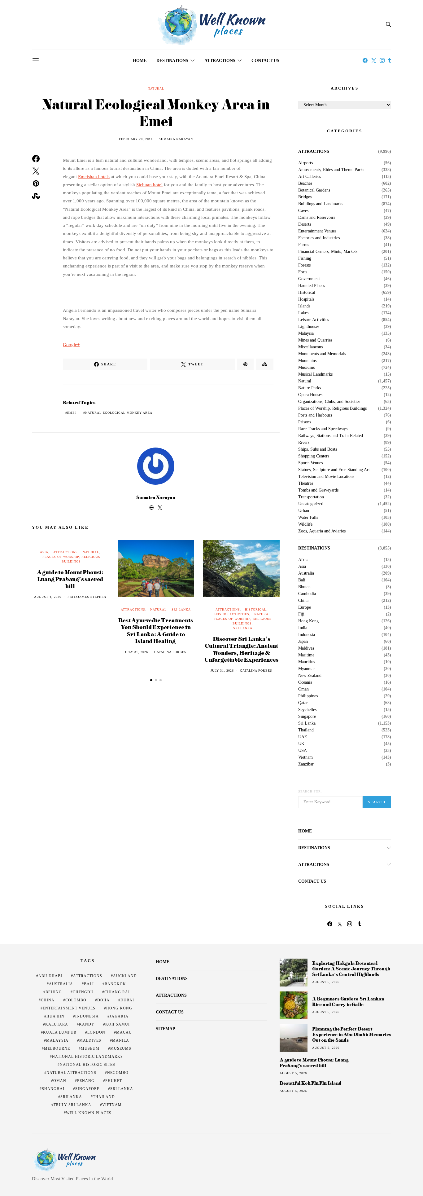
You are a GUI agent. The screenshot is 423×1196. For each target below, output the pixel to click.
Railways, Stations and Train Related (330, 436)
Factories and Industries (319, 238)
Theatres (305, 483)
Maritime (306, 655)
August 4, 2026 (47, 596)
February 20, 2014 (136, 139)
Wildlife (305, 524)
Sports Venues (310, 463)
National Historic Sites (87, 1064)
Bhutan (304, 587)
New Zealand (309, 675)
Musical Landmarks (315, 374)
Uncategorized (310, 504)
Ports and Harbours (315, 415)
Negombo (118, 1072)
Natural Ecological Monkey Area (118, 412)
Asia (44, 552)
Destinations (172, 60)
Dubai (127, 1000)
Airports (305, 163)
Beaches (305, 183)
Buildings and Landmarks (320, 204)
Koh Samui (117, 1024)
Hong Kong (308, 621)
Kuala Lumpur (59, 1032)
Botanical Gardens (314, 190)
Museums (306, 367)
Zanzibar (306, 764)
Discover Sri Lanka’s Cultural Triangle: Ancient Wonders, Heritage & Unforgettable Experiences (241, 649)
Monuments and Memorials (322, 354)
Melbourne (57, 1048)
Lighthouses (308, 326)
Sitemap (165, 1028)
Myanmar (306, 669)
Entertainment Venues (317, 231)
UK (301, 744)
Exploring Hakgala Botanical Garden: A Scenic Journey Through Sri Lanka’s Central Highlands (351, 968)
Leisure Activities (231, 614)
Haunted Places (311, 286)
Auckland (125, 976)
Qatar (303, 703)
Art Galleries (309, 176)
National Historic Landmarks (87, 1056)
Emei (71, 412)
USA (302, 750)
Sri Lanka (181, 609)
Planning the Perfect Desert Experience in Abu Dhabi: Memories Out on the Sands (351, 1034)
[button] (151, 680)
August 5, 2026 (325, 982)
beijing (54, 992)
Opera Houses (310, 395)
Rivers (303, 442)
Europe (304, 607)
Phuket (113, 1081)
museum (90, 1048)
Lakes (303, 313)
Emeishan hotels (94, 176)
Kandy (86, 1024)
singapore (87, 1089)
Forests (304, 265)
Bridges (305, 197)
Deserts (304, 224)
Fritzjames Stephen (87, 596)
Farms (303, 245)
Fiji (301, 614)
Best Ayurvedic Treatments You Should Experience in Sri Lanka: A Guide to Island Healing (155, 630)
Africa (303, 560)
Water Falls (308, 517)
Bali (301, 580)
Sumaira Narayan (176, 139)
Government (309, 279)
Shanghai (53, 1089)
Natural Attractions (71, 1072)
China (303, 600)
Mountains (307, 361)
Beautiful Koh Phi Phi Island (310, 1083)
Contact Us (265, 60)
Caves (303, 211)
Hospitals (306, 299)
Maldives (306, 648)
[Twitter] (373, 60)
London (96, 1032)
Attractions (219, 60)
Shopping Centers (313, 456)
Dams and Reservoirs (316, 217)
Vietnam (305, 757)
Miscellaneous (310, 347)
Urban (303, 511)
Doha (103, 1000)
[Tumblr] (389, 60)
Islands (304, 306)
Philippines (308, 696)
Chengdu (83, 992)
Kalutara (56, 1024)
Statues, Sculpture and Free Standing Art (334, 470)
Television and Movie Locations (326, 476)
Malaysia (306, 333)
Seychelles (307, 710)
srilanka (71, 1097)
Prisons (304, 422)
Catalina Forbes (170, 652)
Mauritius (306, 662)
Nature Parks (309, 388)
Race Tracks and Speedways (322, 429)
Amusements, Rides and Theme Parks (331, 170)
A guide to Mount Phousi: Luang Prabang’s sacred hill (70, 578)
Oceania (305, 682)
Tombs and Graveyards (318, 490)
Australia (306, 573)
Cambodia (307, 594)
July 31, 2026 (136, 652)
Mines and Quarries (315, 340)
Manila (120, 1040)
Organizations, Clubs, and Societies (329, 401)
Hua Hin (55, 1016)
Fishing (304, 258)
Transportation (311, 497)
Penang (85, 1081)
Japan (303, 641)
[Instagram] (382, 60)
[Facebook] (365, 60)
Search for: (310, 791)
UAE (302, 737)
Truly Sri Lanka (72, 1105)
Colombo (75, 1000)
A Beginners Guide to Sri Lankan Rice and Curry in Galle (348, 1001)
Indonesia (306, 635)
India (302, 628)
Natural (156, 88)
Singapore (307, 716)
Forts (302, 272)
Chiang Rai (117, 992)
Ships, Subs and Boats (317, 449)
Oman (303, 689)
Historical (255, 609)
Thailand (306, 730)
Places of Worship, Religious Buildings (332, 408)
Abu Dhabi (50, 976)
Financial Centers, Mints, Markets (327, 251)
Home (139, 60)
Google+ (71, 344)
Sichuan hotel (149, 184)
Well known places (88, 1113)
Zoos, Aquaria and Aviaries (322, 531)
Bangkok (115, 984)
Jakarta (119, 1016)
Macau (124, 1032)
